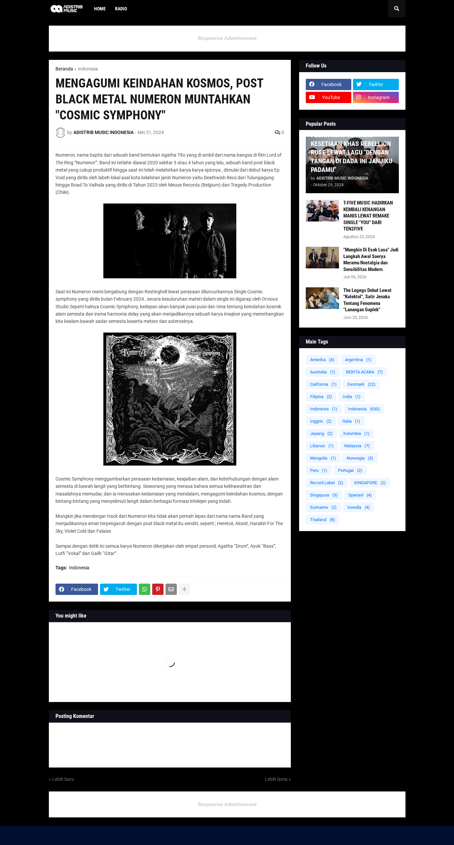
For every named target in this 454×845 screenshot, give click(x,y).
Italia (351, 421)
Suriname (323, 507)
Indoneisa (323, 408)
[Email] (171, 589)
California (323, 384)
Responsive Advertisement (227, 38)
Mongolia (323, 458)
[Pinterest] (158, 589)
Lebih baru (63, 779)
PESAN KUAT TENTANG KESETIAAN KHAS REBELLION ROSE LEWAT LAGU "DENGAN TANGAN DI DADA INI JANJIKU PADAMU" (351, 152)
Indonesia (88, 69)
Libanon (322, 445)
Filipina (321, 396)
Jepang (321, 433)
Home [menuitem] (100, 8)
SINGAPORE (370, 482)
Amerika (322, 359)
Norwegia (360, 458)
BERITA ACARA (364, 371)
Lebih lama (276, 779)
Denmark (361, 384)
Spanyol (360, 495)
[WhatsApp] (144, 589)
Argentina (358, 359)
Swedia (358, 507)
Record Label (326, 482)
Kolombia (356, 433)
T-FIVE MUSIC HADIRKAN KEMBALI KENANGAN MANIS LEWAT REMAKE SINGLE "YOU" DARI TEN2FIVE (368, 216)
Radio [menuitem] (121, 8)
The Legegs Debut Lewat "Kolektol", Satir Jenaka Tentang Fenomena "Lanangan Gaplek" (367, 300)
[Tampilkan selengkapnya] (184, 589)
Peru (318, 470)
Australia (322, 371)
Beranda (64, 69)
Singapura (324, 495)
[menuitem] (136, 8)
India (352, 396)
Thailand (322, 519)
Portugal (350, 470)
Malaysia (357, 445)
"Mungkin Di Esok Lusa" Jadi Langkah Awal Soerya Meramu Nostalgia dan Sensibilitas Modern (370, 259)
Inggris (321, 421)
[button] (396, 8)
